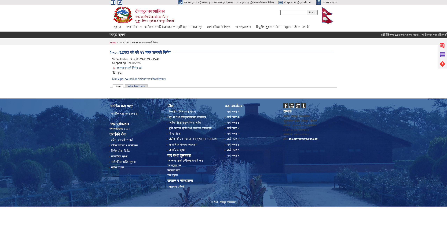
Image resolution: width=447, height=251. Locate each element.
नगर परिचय (132, 27)
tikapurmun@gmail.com (303, 138)
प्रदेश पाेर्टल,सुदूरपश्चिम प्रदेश (185, 122)
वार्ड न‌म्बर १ (233, 111)
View (119, 86)
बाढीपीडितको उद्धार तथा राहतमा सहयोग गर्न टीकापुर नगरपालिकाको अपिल (406, 34)
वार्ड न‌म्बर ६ (233, 139)
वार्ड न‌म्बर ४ (233, 128)
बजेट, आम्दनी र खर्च (122, 140)
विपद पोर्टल (175, 133)
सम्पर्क (305, 27)
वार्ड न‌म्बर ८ (233, 150)
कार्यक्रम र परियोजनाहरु (158, 27)
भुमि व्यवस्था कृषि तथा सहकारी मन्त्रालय (190, 128)
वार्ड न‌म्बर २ (233, 117)
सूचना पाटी (291, 27)
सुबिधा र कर (117, 167)
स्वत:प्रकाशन (243, 27)
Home (112, 42)
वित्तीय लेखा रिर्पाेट (120, 151)
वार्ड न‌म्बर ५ (233, 133)
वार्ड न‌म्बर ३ (233, 122)
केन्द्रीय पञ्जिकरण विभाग (182, 111)
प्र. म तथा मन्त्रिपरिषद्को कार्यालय (187, 117)
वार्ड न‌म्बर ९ (233, 155)
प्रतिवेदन (182, 27)
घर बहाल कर (174, 165)
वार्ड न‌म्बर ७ (233, 144)
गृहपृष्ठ (117, 27)
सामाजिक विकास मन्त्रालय (183, 144)
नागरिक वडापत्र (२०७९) (124, 113)
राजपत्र (197, 27)
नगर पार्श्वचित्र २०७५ (120, 128)
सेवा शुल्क (172, 175)
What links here (136, 86)
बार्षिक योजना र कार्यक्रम (124, 145)
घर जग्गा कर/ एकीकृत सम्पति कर (185, 160)
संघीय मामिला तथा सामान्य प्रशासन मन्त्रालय (193, 139)
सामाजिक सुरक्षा (119, 156)
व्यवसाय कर (173, 170)
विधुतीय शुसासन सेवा (267, 27)
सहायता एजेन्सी (177, 186)
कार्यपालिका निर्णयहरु (218, 27)
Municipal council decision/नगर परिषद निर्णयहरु (139, 79)
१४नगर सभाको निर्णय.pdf (129, 67)
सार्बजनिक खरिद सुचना (123, 161)
